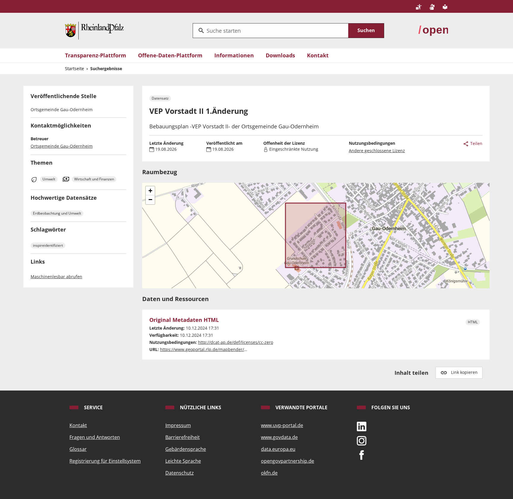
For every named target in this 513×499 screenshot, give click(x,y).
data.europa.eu (278, 449)
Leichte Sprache (183, 461)
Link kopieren (464, 372)
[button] (150, 190)
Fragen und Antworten (94, 437)
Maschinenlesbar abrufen (56, 276)
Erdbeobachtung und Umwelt (57, 213)
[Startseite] (94, 30)
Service (93, 407)
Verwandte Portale (300, 407)
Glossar (78, 449)
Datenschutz (179, 473)
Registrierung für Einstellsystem (105, 461)
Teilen (475, 143)
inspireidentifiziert (48, 245)
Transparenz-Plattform (95, 55)
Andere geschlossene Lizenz (377, 150)
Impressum (178, 425)
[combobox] (270, 30)
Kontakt (318, 55)
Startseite (74, 68)
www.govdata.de (279, 437)
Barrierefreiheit (182, 437)
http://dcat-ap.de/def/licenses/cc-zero (235, 342)
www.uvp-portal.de (282, 425)
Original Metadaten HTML (184, 320)
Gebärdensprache (185, 449)
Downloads (280, 55)
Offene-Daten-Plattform (170, 55)
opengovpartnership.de (287, 461)
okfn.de (269, 473)
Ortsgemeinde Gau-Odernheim (62, 146)
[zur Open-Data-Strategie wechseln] (433, 30)
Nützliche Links (200, 407)
